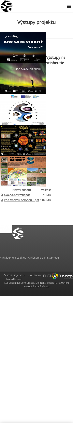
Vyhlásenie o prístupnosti (43, 257)
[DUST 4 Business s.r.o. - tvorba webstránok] (58, 275)
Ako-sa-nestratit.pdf (17, 195)
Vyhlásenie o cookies (13, 257)
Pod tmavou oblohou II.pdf (21, 200)
